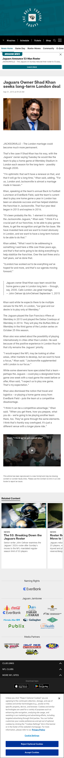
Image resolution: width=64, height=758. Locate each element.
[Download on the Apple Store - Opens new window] (21, 686)
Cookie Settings (32, 735)
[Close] (61, 54)
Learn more (32, 67)
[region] (32, 726)
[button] (32, 450)
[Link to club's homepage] (3, 39)
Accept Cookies (32, 752)
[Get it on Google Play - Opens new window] (42, 687)
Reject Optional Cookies (32, 744)
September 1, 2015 (49, 293)
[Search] (54, 40)
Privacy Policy (38, 730)
